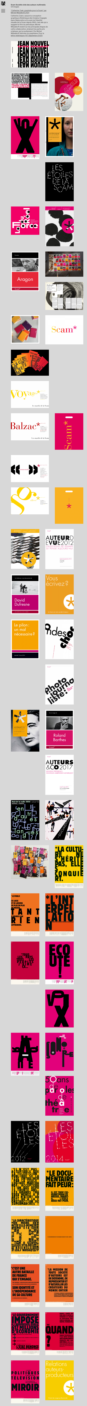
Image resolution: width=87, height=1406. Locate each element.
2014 (20, 657)
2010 (62, 242)
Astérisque (51, 152)
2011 (63, 152)
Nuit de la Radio (18, 838)
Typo (55, 199)
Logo (60, 342)
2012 (20, 289)
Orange (22, 341)
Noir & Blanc (35, 65)
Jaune (56, 155)
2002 (21, 65)
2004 (21, 339)
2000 (21, 438)
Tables (67, 272)
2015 (55, 272)
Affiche (70, 109)
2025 (20, 835)
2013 (20, 612)
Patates (56, 242)
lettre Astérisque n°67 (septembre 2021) (26, 35)
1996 (64, 883)
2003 (21, 512)
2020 (64, 308)
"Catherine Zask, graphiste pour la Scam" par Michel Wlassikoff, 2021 (28, 11)
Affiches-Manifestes (38, 371)
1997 (20, 371)
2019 (55, 838)
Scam (15, 65)
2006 (65, 522)
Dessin (69, 308)
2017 (64, 109)
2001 (20, 154)
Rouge (77, 109)
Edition (26, 65)
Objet (70, 447)
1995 (55, 342)
